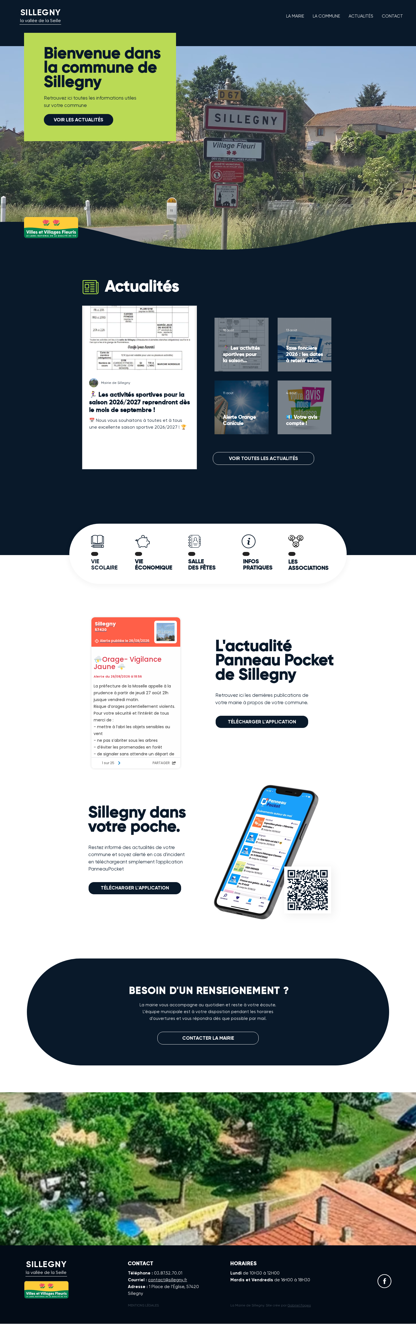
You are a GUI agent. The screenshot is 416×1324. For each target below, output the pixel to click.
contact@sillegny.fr (167, 1279)
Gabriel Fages (299, 1305)
